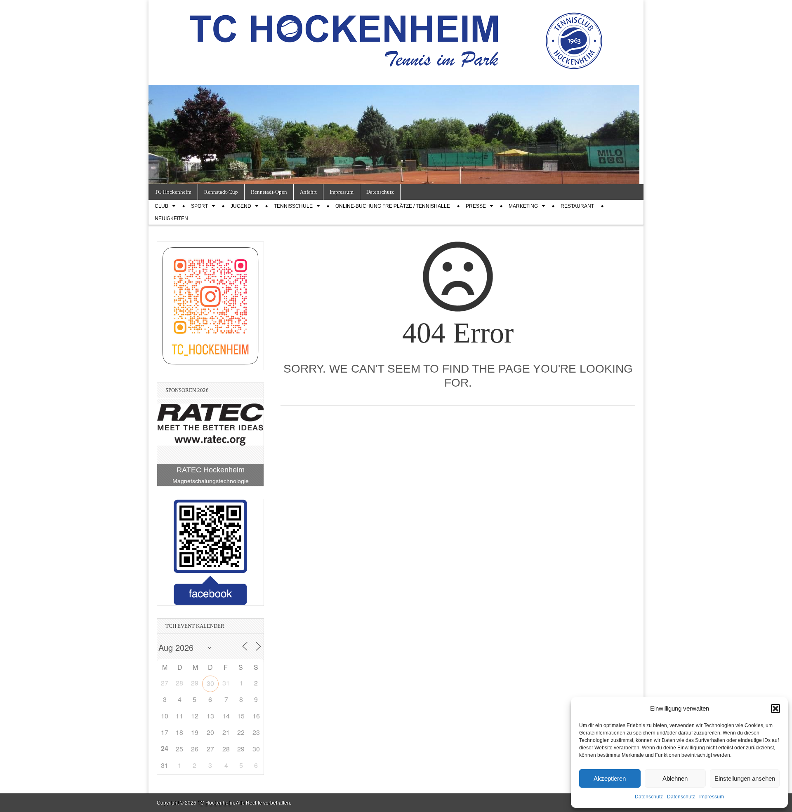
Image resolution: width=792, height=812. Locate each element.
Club (161, 206)
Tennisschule (293, 206)
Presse (476, 206)
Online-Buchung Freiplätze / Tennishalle (392, 206)
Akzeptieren (610, 778)
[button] (775, 708)
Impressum (711, 797)
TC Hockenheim (173, 192)
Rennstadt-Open (269, 192)
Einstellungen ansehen (744, 778)
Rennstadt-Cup (221, 192)
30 (210, 683)
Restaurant (577, 206)
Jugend (241, 206)
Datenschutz (649, 797)
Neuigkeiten (171, 218)
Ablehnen (675, 778)
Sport (199, 206)
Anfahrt (308, 192)
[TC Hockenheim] (396, 36)
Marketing (523, 206)
